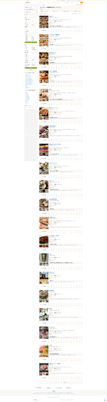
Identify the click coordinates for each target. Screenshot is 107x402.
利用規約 (59, 393)
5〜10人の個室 (27, 96)
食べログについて (41, 392)
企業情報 (73, 393)
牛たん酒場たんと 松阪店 (54, 235)
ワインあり (27, 59)
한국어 (57, 397)
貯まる (27, 24)
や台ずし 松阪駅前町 (53, 71)
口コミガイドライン (38, 393)
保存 (82, 16)
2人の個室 (26, 94)
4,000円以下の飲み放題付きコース (29, 81)
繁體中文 (55, 397)
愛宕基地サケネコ (52, 217)
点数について (80, 13)
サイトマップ (50, 394)
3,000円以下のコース (27, 74)
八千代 (50, 345)
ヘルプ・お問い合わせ (37, 392)
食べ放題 (33, 38)
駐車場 (26, 38)
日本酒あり (33, 59)
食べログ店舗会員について (60, 392)
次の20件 (65, 382)
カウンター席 (27, 65)
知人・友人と (27, 50)
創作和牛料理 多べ (52, 126)
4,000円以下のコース (27, 75)
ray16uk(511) (76, 190)
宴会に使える (27, 100)
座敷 (26, 66)
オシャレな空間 (28, 64)
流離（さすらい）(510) (74, 63)
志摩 (24, 107)
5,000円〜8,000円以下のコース (29, 76)
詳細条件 (41, 8)
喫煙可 (26, 56)
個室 (26, 34)
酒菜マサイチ (51, 272)
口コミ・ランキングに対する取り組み (47, 392)
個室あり (26, 92)
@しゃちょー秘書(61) (75, 337)
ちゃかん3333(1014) (72, 373)
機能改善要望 (34, 393)
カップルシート (34, 64)
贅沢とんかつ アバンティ (54, 107)
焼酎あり (27, 60)
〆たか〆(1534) (74, 118)
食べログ (27, 2)
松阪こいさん (51, 180)
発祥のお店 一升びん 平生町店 (55, 144)
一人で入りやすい (34, 49)
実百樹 (50, 308)
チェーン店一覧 (56, 394)
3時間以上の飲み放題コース (28, 84)
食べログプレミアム (42, 393)
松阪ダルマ (51, 16)
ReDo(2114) (72, 263)
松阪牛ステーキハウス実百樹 (54, 363)
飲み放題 (27, 35)
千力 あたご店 (52, 327)
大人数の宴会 (33, 48)
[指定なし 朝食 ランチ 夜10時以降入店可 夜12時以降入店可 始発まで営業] (31, 29)
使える (33, 24)
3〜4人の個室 (27, 95)
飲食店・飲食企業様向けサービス (54, 392)
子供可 (26, 39)
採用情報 (71, 393)
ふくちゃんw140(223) (77, 135)
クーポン (27, 40)
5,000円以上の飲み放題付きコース (29, 83)
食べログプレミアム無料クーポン (48, 393)
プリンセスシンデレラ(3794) (71, 281)
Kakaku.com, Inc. (64, 399)
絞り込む (31, 42)
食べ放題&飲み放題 (27, 87)
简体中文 (52, 397)
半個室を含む (30, 34)
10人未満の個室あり (27, 97)
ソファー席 (33, 65)
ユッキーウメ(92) (69, 45)
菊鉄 (50, 89)
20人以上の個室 (27, 99)
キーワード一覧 (53, 394)
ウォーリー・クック (53, 162)
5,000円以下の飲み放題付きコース (29, 82)
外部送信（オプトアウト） (62, 393)
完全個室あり (27, 93)
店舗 (77, 4)
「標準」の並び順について (75, 13)
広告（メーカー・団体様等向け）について (68, 392)
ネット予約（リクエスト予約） (55, 393)
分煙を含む (30, 55)
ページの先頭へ (105, 400)
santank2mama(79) (76, 317)
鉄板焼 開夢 (51, 290)
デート (26, 47)
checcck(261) (71, 171)
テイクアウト (33, 40)
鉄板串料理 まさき (52, 52)
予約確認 (54, 391)
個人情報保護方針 (67, 393)
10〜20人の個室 (27, 98)
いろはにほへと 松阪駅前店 (54, 34)
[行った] (80, 16)
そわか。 (51, 254)
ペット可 (33, 39)
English (49, 397)
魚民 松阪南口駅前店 (53, 199)
